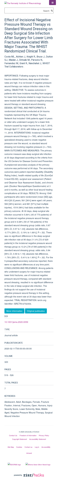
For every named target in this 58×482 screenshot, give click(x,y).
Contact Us (13, 435)
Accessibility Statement (37, 439)
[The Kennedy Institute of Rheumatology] (22, 2)
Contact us (28, 447)
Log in (37, 447)
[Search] (51, 10)
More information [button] (14, 310)
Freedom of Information (28, 435)
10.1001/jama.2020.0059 (16, 321)
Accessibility (45, 447)
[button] (52, 2)
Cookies (19, 447)
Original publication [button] (36, 310)
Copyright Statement (19, 439)
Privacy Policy (44, 435)
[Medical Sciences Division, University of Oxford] (29, 429)
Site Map (11, 447)
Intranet (29, 453)
